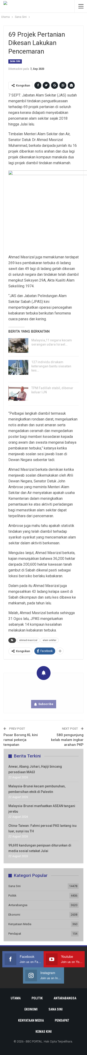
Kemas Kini (43, 1031)
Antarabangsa (17, 905)
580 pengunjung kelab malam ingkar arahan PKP (67, 740)
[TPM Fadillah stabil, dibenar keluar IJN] (18, 393)
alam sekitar (49, 640)
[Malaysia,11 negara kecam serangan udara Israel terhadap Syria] (18, 345)
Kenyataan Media (19, 924)
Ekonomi (14, 914)
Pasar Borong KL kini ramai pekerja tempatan (20, 740)
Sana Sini (15, 61)
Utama (16, 998)
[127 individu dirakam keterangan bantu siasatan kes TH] (18, 367)
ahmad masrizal (28, 640)
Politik (12, 895)
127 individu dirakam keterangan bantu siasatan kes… (51, 366)
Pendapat (14, 933)
